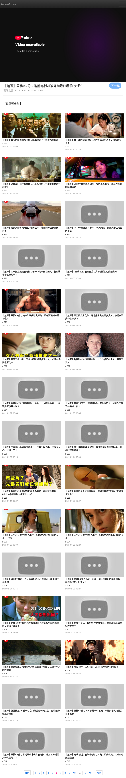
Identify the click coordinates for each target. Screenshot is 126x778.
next (99, 772)
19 (90, 772)
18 (85, 772)
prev (27, 772)
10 (74, 772)
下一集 (115, 85)
